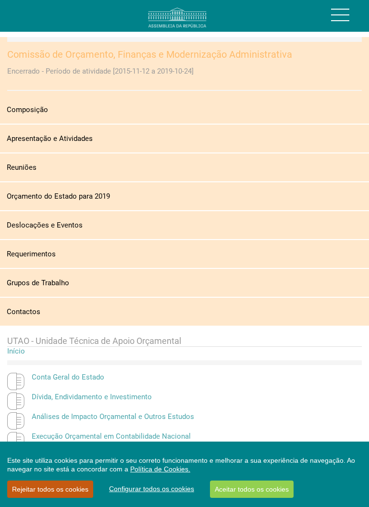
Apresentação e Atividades (50, 138)
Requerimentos (31, 254)
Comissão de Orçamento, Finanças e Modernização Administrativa (149, 54)
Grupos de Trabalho (38, 283)
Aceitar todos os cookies (252, 489)
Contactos (23, 311)
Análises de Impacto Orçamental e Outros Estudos (113, 416)
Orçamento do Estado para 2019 (58, 196)
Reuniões (22, 167)
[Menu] (340, 15)
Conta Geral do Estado (68, 377)
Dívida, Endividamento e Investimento (92, 397)
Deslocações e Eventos (45, 225)
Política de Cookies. (160, 469)
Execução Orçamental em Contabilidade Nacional (111, 436)
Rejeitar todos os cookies (50, 489)
